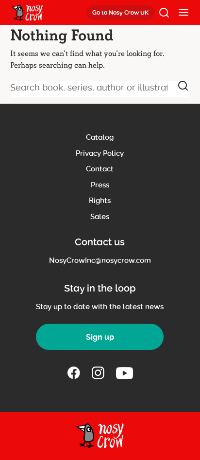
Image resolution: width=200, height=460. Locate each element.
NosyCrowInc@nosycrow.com (100, 260)
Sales (99, 216)
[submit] (183, 86)
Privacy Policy (100, 153)
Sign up (100, 337)
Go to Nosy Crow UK (120, 12)
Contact (100, 169)
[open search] (164, 13)
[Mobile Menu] (183, 13)
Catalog (100, 137)
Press (100, 185)
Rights (100, 200)
